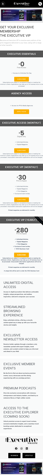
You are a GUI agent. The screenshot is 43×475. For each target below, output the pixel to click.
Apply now (21, 112)
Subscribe (21, 79)
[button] (40, 4)
